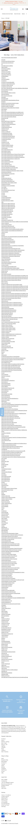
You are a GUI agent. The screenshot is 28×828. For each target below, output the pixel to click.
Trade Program (5, 796)
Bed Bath (3, 97)
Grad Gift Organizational (7, 211)
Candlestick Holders (6, 469)
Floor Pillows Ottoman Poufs (8, 190)
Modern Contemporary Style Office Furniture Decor (13, 290)
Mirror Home (4, 281)
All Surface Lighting (5, 68)
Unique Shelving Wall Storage (8, 591)
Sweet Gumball (5, 436)
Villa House (4, 668)
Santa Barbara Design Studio (8, 651)
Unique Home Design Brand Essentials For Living (12, 572)
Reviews (3, 786)
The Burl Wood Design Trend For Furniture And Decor (14, 437)
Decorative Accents (6, 476)
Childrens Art (4, 130)
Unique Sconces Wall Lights (7, 590)
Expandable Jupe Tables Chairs (9, 182)
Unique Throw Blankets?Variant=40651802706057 (13, 597)
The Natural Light (5, 439)
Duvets (3, 482)
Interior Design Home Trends (8, 227)
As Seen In (3, 80)
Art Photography (5, 79)
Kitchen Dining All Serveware (8, 241)
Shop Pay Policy (5, 805)
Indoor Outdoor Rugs (6, 224)
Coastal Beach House (6, 133)
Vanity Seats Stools (6, 608)
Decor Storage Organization (8, 166)
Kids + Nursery (4, 751)
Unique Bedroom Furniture (7, 542)
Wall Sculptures (5, 529)
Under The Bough (5, 663)
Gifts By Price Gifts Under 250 (8, 206)
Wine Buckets (4, 530)
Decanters (3, 475)
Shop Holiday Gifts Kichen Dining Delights (11, 368)
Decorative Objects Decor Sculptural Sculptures (12, 157)
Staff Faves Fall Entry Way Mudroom (9, 406)
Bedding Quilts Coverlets (7, 106)
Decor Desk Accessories (7, 161)
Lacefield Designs (5, 257)
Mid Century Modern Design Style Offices (11, 280)
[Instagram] (8, 821)
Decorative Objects (6, 152)
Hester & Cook (4, 632)
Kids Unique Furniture (6, 238)
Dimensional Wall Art (6, 172)
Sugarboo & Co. (5, 660)
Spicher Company (5, 376)
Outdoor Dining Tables (6, 499)
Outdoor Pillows (5, 500)
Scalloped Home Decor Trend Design (10, 356)
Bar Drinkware (4, 91)
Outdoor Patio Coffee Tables (8, 328)
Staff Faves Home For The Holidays (9, 409)
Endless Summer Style (7, 13)
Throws (3, 442)
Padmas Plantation (6, 340)
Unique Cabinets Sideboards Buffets (10, 551)
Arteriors (3, 77)
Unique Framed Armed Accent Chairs (10, 567)
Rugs (2, 748)
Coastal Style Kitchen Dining (8, 136)
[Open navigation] (2, 9)
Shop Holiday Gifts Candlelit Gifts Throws (11, 365)
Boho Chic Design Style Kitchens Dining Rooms (12, 113)
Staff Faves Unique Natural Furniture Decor (11, 425)
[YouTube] (6, 821)
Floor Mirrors (4, 188)
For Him (3, 194)
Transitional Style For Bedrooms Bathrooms (11, 452)
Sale (2, 353)
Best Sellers (4, 109)
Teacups (3, 521)
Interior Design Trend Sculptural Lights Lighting (12, 229)
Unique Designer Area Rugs (8, 557)
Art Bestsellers (4, 76)
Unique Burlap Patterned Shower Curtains (11, 550)
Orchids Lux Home (5, 320)
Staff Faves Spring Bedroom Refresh (10, 416)
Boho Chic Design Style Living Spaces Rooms (12, 115)
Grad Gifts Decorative (6, 212)
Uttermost (3, 606)
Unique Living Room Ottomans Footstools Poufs (12, 579)
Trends (3, 764)
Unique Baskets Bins (6, 541)
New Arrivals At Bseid (6, 316)
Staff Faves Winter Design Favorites (9, 428)
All (2, 64)
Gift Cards (3, 487)
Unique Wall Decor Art (6, 600)
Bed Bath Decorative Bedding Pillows (10, 100)
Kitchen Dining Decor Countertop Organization (12, 245)
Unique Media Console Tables (8, 581)
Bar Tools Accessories (6, 95)
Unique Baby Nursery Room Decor (9, 536)
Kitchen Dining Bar (5, 244)
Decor (2, 740)
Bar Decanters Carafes (7, 89)
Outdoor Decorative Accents (8, 497)
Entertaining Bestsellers (7, 179)
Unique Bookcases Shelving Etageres (10, 545)
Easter (2, 176)
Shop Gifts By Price (5, 362)
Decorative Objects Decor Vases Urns (10, 158)
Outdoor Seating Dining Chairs (8, 335)
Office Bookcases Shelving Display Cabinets (12, 317)
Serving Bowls (4, 512)
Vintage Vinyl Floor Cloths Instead (9, 669)
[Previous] (2, 3)
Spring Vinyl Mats (5, 400)
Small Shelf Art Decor (6, 371)
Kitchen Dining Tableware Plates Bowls (10, 256)
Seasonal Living (5, 654)
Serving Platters (5, 514)
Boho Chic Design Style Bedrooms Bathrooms (12, 112)
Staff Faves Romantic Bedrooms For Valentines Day (13, 413)
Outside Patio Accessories (7, 338)
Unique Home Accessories (7, 570)
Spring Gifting (4, 386)
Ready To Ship (4, 350)
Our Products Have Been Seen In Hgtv (10, 322)
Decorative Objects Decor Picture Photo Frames (13, 154)
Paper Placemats (5, 502)
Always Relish (4, 70)
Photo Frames (4, 505)
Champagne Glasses (6, 472)
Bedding (3, 101)
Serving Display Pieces (6, 361)
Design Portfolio (5, 785)
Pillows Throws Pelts (6, 346)
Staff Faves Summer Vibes (7, 424)
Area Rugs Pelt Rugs (6, 74)
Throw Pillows (4, 523)
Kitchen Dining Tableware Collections (10, 253)
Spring (3, 377)
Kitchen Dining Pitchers (6, 247)
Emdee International (6, 178)
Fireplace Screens (5, 184)
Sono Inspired (4, 374)
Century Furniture (5, 125)
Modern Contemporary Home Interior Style (11, 284)
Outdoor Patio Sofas (6, 331)
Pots (2, 509)
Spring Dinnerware (5, 383)
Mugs (2, 493)
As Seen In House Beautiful (7, 82)
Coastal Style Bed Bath (6, 134)
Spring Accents (5, 379)
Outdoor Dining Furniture (7, 326)
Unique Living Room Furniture (8, 578)
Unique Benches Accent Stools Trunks (10, 544)
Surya (2, 434)
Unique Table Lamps (6, 594)
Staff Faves (4, 401)
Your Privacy (4, 800)
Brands (3, 119)
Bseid (2, 617)
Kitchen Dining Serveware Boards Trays (10, 248)
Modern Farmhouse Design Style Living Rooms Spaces (14, 296)
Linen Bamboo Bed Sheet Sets (8, 262)
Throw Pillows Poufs (6, 440)
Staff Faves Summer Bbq (7, 421)
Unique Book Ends (5, 547)
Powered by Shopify (13, 823)
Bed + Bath (4, 743)
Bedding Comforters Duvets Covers (10, 103)
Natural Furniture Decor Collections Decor (11, 302)
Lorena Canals (4, 265)
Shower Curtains (5, 517)
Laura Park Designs (6, 259)
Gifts (2, 202)
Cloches (3, 473)
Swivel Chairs (4, 520)
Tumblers (3, 524)
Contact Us (4, 781)
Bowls (2, 467)
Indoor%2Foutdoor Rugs (7, 490)
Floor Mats (3, 187)
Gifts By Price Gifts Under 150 (8, 205)
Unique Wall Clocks (6, 599)
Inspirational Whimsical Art (7, 226)
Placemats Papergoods (7, 347)
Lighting (3, 746)
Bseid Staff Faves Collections (8, 121)
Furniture (3, 738)
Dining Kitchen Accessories (7, 173)
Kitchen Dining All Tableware (8, 242)
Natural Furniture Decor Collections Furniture (12, 304)
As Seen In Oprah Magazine (8, 83)
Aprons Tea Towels (6, 73)
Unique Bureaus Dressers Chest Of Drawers (11, 548)
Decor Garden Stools (6, 164)
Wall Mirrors (4, 527)
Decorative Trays (5, 481)
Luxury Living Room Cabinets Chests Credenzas (12, 269)
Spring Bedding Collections (8, 380)
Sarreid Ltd (4, 355)
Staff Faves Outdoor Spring (7, 412)
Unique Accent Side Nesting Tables (9, 533)
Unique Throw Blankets (6, 596)
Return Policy (4, 799)
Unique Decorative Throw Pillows (9, 555)
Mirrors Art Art (4, 283)
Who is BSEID (4, 779)
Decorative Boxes (5, 479)
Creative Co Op (5, 142)
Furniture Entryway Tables (7, 200)
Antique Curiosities (5, 71)
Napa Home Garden (6, 299)
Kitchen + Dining (5, 741)
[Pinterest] (3, 821)
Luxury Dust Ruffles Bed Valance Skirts (10, 268)
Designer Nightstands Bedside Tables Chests (12, 170)
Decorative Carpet (5, 151)
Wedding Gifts (4, 674)
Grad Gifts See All (5, 215)
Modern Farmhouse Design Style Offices (11, 298)
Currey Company (5, 143)
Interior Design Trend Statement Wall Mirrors (12, 230)
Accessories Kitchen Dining (7, 61)
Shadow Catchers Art (6, 656)
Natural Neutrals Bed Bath (7, 308)
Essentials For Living (6, 629)
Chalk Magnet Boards (6, 127)
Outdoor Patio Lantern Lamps (8, 329)
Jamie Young (4, 232)
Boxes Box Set (4, 118)
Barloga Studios (5, 94)
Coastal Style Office (6, 139)
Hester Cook (4, 218)
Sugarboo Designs (5, 433)
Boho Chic (3, 110)
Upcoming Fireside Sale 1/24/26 (9, 57)
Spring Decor (4, 382)
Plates (2, 508)
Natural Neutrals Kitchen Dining (8, 310)
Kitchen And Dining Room (7, 239)
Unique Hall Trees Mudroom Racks (9, 569)
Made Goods (4, 271)
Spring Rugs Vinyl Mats (6, 394)
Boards (3, 463)
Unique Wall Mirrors (6, 602)
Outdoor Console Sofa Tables (8, 323)
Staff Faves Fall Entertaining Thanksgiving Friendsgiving (14, 404)
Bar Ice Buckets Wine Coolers (8, 92)
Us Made (3, 605)
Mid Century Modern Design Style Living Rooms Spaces (14, 278)
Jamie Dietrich (4, 635)
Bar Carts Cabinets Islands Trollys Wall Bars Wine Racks (14, 88)
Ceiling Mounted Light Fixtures (8, 124)
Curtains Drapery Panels (7, 145)
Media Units (4, 272)
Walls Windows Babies (6, 672)
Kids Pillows (4, 491)
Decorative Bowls (5, 478)
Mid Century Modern (6, 274)
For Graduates (4, 191)
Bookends (3, 466)
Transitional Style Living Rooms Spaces (10, 455)
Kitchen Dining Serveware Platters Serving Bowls (12, 250)
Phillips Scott (4, 344)
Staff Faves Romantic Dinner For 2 (9, 415)
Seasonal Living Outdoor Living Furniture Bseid (12, 359)
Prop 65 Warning (5, 803)
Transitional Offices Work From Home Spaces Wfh (13, 451)
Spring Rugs (4, 392)
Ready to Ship (4, 760)
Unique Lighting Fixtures (7, 576)
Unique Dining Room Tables (8, 564)
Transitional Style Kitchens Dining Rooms (11, 454)
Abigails (3, 59)
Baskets (3, 460)
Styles (23, 13)
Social (2, 373)
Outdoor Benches (5, 496)
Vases (2, 526)
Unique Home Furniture (6, 573)
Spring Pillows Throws (6, 389)
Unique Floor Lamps (6, 566)
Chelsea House (5, 128)
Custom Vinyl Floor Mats (7, 146)
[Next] (25, 3)
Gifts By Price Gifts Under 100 (8, 203)
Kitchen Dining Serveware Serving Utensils (11, 251)
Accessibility (4, 802)
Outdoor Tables (5, 337)
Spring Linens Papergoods (7, 388)
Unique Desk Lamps (6, 560)
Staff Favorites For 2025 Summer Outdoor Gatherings (14, 430)
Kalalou (3, 233)
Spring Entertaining (5, 385)
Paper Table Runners (6, 503)
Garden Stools (4, 485)
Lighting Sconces (5, 260)
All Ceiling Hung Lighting (7, 65)
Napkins (3, 494)
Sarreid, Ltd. (4, 653)
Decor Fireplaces (5, 163)
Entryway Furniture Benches (7, 181)
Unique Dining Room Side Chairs (9, 563)
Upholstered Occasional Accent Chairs (10, 603)
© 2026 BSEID (4, 823)
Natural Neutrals (5, 307)
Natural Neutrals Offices (7, 313)
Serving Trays (4, 515)
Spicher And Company (6, 659)
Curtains (3, 747)
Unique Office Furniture (6, 584)
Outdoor (3, 750)
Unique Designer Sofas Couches (9, 558)
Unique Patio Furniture (6, 585)
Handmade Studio (5, 630)
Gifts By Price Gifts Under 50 (7, 208)
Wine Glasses (4, 532)
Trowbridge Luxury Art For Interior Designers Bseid (13, 457)
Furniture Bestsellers (6, 197)
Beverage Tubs (5, 461)
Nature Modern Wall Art (7, 314)
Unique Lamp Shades (6, 575)
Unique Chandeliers (6, 552)
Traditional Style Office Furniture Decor (10, 448)
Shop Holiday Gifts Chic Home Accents (10, 367)
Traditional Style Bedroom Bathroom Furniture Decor (14, 443)
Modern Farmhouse (6, 292)
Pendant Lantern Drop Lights (8, 341)
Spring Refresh (5, 391)
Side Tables (4, 518)
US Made (3, 768)
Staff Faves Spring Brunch (7, 419)
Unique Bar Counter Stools (7, 539)
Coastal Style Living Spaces (8, 137)
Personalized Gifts (5, 343)
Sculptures (4, 511)
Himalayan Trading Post (7, 220)
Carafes (3, 470)
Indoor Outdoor (5, 223)
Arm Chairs (4, 458)
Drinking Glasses (5, 175)
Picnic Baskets (4, 506)
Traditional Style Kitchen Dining (8, 445)
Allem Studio (4, 67)
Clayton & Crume (5, 623)
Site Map (3, 806)
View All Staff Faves (6, 403)
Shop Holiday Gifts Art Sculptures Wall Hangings (12, 364)
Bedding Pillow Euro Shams (7, 104)
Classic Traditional (5, 131)
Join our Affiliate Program (7, 782)
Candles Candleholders (7, 122)
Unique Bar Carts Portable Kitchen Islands (11, 538)
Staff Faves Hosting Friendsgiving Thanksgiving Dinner (14, 410)
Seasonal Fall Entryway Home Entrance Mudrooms (13, 358)
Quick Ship (3, 349)
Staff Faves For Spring (6, 407)
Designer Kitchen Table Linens (8, 169)
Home (2, 18)
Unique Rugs (4, 588)
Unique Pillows (4, 587)
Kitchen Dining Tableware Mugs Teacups (11, 254)
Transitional (4, 449)
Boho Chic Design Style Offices (8, 116)
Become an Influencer (6, 784)
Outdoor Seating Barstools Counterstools (11, 334)
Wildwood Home (5, 666)
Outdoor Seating (5, 332)
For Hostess (4, 196)
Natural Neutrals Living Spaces (8, 311)
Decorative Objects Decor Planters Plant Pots (12, 155)
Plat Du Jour (4, 650)
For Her (3, 193)
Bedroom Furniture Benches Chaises (10, 107)
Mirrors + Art (4, 744)
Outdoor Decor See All (6, 325)
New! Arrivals (17, 13)
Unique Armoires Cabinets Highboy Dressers (12, 535)
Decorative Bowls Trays (7, 149)
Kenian (3, 235)
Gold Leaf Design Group (7, 209)
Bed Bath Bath (4, 98)
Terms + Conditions (6, 795)
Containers (4, 140)
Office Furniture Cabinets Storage (9, 319)
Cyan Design (4, 148)
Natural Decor (4, 301)
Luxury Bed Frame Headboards (8, 266)
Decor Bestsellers (5, 160)
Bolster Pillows (4, 464)
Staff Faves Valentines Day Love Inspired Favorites (13, 427)
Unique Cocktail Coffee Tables (8, 554)
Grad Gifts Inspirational (6, 214)
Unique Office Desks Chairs (7, 582)
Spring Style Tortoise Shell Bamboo (9, 398)
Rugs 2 (3, 352)
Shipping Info (4, 798)
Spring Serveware (5, 397)
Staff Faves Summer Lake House (9, 422)
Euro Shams (4, 484)
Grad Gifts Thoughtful (6, 217)
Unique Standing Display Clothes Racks (10, 593)
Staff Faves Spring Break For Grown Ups (10, 418)
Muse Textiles (4, 645)
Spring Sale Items (5, 395)
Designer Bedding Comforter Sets (9, 167)
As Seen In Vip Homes (6, 86)
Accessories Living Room (7, 62)
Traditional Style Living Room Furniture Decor (12, 446)
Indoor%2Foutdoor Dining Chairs (9, 488)
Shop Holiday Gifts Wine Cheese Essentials (11, 370)
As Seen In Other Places (7, 85)
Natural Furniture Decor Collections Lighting (11, 305)
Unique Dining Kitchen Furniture (8, 561)
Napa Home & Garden (6, 647)
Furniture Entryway (5, 199)
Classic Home (4, 621)
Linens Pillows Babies (6, 263)
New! (2, 758)
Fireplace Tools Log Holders (8, 185)
